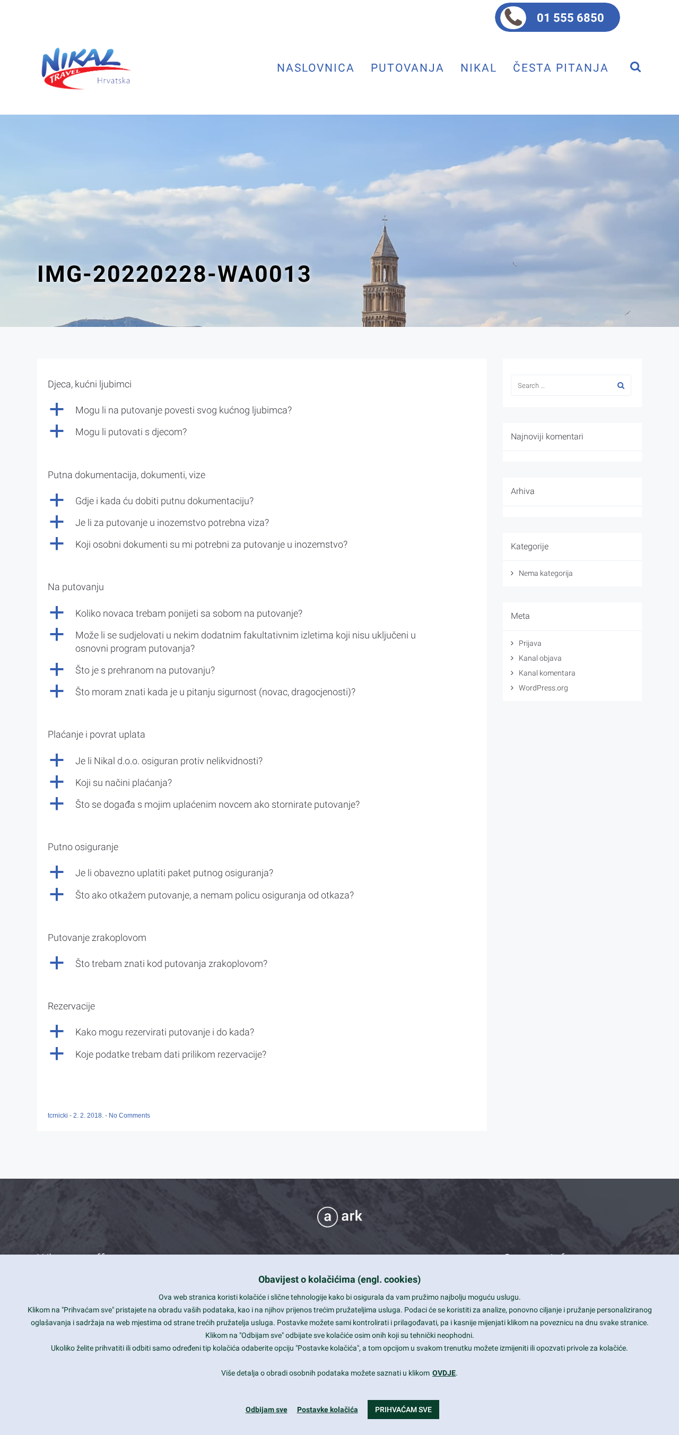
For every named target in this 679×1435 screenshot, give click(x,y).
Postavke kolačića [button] (327, 1409)
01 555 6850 (570, 17)
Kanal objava (540, 658)
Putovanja (408, 67)
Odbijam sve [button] (267, 1409)
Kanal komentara (547, 673)
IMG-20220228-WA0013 (174, 274)
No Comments (129, 1115)
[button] (262, 410)
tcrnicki (58, 1115)
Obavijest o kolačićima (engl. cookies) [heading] (339, 1279)
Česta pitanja (561, 67)
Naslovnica (316, 67)
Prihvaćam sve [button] (403, 1409)
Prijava (530, 643)
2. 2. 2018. (89, 1115)
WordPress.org (543, 688)
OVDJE (444, 1373)
